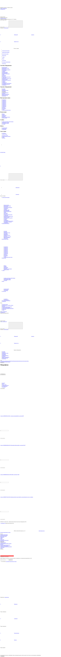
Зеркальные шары (5, 72)
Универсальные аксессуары (8, 257)
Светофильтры (4, 82)
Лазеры (3, 74)
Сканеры (3, 81)
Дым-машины (4, 70)
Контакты (1, 544)
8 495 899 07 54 (2, 9)
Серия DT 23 (4, 101)
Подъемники (4, 108)
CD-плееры (4, 91)
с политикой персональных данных (11, 561)
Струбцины (4, 133)
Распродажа (4, 63)
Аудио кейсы (4, 129)
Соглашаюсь (2, 656)
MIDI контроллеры (5, 95)
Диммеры (3, 71)
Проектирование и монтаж (6, 136)
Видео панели (6, 206)
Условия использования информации (7, 308)
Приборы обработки (5, 92)
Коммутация (4, 55)
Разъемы (3, 114)
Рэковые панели (6, 299)
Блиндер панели (4, 67)
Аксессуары (4, 60)
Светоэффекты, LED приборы (6, 83)
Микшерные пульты (5, 90)
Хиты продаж (4, 384)
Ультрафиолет (6, 222)
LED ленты (4, 76)
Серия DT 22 (4, 100)
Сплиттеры (5, 218)
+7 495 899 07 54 (2, 523)
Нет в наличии (3, 438)
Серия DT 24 (6, 249)
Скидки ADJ (4, 309)
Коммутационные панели (8, 268)
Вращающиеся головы (5, 68)
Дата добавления (4, 386)
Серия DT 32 (4, 103)
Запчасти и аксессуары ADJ (6, 80)
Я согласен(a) (9, 561)
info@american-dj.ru (3, 18)
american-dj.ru (7, 597)
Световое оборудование (5, 50)
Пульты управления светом (8, 214)
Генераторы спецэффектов (6, 69)
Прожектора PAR (4, 79)
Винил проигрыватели (5, 94)
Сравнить (17, 194)
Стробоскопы (4, 77)
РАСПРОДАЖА (2, 152)
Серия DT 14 (4, 99)
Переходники (4, 115)
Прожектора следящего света (6, 78)
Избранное (17, 187)
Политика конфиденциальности (7, 306)
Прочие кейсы (4, 128)
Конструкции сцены (5, 239)
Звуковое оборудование (5, 52)
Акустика (3, 88)
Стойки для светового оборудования (7, 121)
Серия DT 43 (6, 253)
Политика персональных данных (5, 532)
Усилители (3, 89)
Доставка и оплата (5, 304)
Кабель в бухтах (6, 269)
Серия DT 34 (4, 105)
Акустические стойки (5, 123)
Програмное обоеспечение (6, 300)
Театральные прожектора (6, 84)
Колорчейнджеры (6, 210)
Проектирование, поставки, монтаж (7, 305)
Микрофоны (6, 234)
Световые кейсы (4, 127)
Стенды (3, 109)
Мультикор (3, 116)
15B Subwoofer (6, 329)
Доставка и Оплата (5, 135)
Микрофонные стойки (5, 122)
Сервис (3, 137)
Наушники (3, 93)
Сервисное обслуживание (6, 307)
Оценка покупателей (5, 385)
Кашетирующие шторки (6, 73)
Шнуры (5, 265)
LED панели (4, 75)
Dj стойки (5, 280)
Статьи (1, 548)
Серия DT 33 (4, 104)
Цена (3, 383)
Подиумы (3, 107)
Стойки (3, 57)
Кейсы (3, 58)
